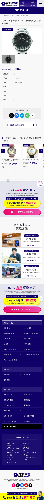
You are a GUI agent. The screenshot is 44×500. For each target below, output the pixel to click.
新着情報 (27, 405)
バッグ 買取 (28, 328)
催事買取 (31, 269)
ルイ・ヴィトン (11, 462)
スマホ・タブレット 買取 (31, 355)
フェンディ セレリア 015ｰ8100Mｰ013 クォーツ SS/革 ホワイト (11, 160)
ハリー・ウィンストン (29, 452)
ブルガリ (25, 455)
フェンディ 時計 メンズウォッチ (22, 15)
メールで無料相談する (23, 211)
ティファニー (27, 450)
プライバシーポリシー (11, 421)
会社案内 (27, 421)
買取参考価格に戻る (17, 125)
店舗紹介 (27, 400)
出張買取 (31, 254)
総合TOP (7, 389)
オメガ (9, 445)
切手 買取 (27, 344)
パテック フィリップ (13, 448)
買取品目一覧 (8, 323)
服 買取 (6, 344)
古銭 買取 (27, 349)
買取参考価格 (8, 400)
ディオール (26, 443)
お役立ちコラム (9, 405)
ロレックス (10, 443)
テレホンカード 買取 (10, 360)
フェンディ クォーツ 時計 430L (31, 159)
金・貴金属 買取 (9, 333)
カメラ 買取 (7, 355)
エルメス (10, 457)
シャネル (10, 460)
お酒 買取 (7, 339)
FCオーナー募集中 (10, 426)
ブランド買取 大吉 (5, 15)
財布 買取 (27, 339)
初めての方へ (8, 395)
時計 (13, 15)
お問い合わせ (8, 416)
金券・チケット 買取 (10, 349)
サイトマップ (8, 411)
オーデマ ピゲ (11, 450)
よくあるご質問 (29, 416)
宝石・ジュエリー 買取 (31, 333)
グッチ (25, 445)
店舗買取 (31, 239)
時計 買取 (7, 328)
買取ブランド (28, 395)
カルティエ (26, 448)
